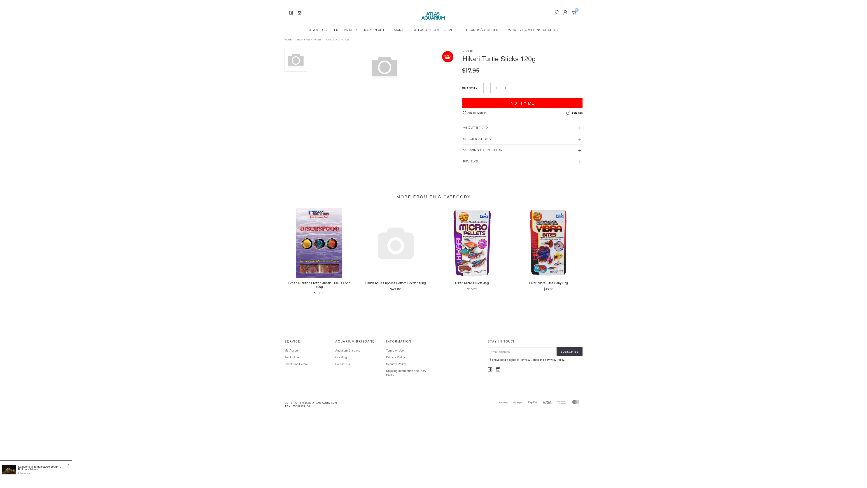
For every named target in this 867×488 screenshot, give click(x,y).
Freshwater (345, 30)
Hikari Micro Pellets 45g (472, 283)
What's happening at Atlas (533, 30)
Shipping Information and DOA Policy (406, 372)
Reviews (470, 161)
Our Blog (341, 357)
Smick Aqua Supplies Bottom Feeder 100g (395, 283)
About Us (318, 30)
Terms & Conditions (532, 359)
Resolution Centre (296, 364)
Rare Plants (375, 30)
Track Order (292, 357)
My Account (292, 350)
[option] (384, 67)
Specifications (477, 139)
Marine (400, 30)
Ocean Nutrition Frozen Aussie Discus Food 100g (319, 285)
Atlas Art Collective (433, 30)
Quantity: (470, 88)
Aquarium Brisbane (347, 350)
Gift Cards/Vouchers (480, 30)
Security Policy (396, 364)
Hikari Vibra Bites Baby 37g (548, 283)
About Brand (475, 127)
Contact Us (342, 364)
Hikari (467, 51)
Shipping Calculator (483, 150)
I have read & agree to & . (528, 359)
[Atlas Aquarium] (433, 12)
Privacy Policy (395, 357)
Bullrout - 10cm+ (28, 469)
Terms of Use (395, 350)
